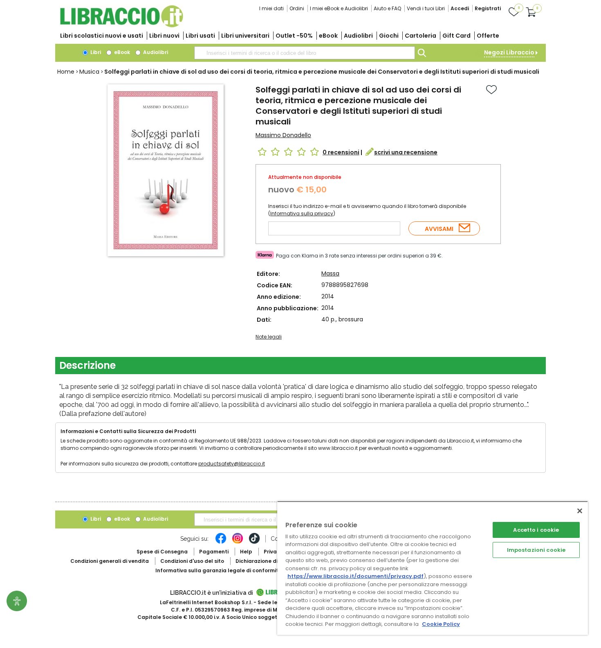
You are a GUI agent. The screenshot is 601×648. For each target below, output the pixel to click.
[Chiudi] (579, 510)
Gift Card (456, 36)
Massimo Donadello (283, 135)
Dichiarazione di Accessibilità (274, 561)
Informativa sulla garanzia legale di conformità (218, 570)
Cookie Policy (441, 624)
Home (65, 72)
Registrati (488, 8)
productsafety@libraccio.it (231, 463)
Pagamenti (214, 551)
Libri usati (200, 36)
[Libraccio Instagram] (237, 542)
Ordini (296, 8)
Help (246, 551)
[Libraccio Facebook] (220, 542)
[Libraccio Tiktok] (254, 542)
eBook (328, 36)
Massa (330, 273)
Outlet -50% (294, 36)
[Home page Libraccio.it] (121, 25)
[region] (432, 568)
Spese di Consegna (162, 551)
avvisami (439, 229)
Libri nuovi (164, 36)
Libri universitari (245, 36)
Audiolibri (358, 36)
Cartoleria (420, 36)
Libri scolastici (101, 36)
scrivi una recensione (405, 152)
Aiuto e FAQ (387, 8)
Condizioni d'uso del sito (192, 561)
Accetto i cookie (536, 530)
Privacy (273, 551)
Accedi (460, 8)
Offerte (488, 36)
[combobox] (304, 52)
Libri (95, 52)
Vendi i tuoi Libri (426, 8)
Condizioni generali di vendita (109, 561)
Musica (89, 72)
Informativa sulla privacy (301, 213)
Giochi (389, 36)
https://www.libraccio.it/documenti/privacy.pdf (355, 576)
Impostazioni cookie (536, 550)
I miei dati (271, 8)
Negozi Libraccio (509, 52)
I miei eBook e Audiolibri (339, 8)
